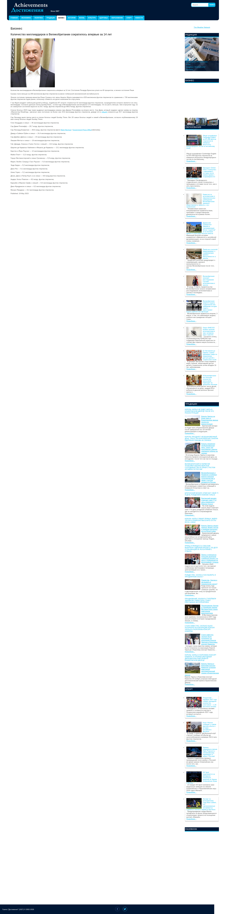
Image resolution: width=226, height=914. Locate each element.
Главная (14, 18)
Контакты (189, 69)
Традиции (50, 18)
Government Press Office (82, 130)
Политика (38, 18)
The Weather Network (202, 27)
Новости (139, 18)
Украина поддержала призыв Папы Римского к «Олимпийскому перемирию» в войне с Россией (210, 752)
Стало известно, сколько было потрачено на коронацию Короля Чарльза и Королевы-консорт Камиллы (199, 628)
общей (104, 112)
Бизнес (61, 18)
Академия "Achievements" (196, 67)
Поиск (212, 5)
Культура (92, 18)
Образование (117, 18)
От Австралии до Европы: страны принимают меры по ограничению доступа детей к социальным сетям (210, 355)
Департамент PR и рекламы (197, 62)
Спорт (129, 18)
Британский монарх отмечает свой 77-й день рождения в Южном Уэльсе (202, 494)
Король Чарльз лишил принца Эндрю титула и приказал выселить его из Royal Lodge (201, 520)
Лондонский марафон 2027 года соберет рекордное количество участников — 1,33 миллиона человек (210, 702)
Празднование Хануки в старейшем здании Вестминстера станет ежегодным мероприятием (200, 600)
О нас (188, 64)
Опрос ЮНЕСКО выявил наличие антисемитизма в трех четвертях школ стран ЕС (209, 331)
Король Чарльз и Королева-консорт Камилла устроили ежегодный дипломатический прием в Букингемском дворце (200, 657)
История (71, 18)
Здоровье (103, 18)
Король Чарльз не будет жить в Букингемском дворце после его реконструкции (199, 411)
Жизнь (82, 18)
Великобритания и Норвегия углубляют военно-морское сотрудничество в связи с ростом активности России (200, 466)
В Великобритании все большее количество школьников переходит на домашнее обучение (210, 380)
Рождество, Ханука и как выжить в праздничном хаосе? (200, 576)
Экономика (26, 18)
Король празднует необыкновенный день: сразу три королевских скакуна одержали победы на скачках (201, 438)
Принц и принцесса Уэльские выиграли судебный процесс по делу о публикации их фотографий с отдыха (201, 548)
